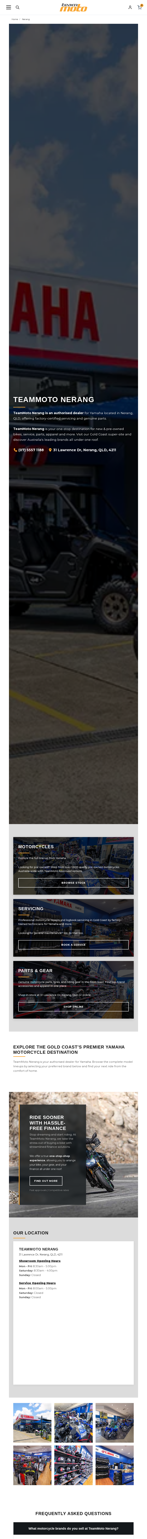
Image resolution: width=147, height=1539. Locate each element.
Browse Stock (73, 882)
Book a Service (73, 944)
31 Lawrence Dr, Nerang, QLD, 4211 (84, 450)
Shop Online (73, 1006)
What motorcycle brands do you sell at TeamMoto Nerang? (73, 1528)
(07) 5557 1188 (31, 450)
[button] (8, 7)
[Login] (130, 7)
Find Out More (46, 1180)
